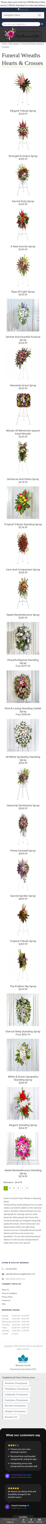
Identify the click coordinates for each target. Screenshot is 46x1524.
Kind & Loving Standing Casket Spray (23, 710)
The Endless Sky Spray (23, 986)
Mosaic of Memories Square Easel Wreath (23, 432)
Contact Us (6, 1300)
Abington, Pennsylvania (15, 1411)
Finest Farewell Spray (23, 850)
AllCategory (14, 44)
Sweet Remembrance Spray (23, 614)
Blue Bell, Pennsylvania (15, 1406)
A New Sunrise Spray (23, 246)
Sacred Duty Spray (23, 201)
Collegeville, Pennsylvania (16, 1395)
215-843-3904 (11, 1269)
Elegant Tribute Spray (23, 110)
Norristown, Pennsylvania (16, 1383)
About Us (5, 1290)
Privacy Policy (7, 1297)
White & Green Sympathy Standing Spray (23, 1078)
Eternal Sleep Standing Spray (23, 1031)
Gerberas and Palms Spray (23, 479)
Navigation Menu (12, 15)
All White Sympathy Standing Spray (23, 758)
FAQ (3, 1304)
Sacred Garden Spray (23, 895)
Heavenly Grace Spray (23, 385)
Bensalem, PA (11, 1417)
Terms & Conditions (9, 1293)
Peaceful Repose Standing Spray (23, 661)
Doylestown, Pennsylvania (16, 1400)
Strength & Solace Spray (23, 156)
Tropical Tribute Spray (23, 941)
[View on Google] (7, 1506)
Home (4, 44)
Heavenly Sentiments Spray (23, 805)
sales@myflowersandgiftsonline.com (20, 1274)
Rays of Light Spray (23, 291)
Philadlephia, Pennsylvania (17, 1389)
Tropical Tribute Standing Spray (23, 524)
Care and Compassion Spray (23, 569)
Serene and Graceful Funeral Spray (23, 338)
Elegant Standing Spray (23, 1125)
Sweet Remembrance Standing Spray (23, 1171)
